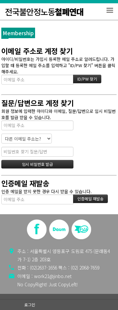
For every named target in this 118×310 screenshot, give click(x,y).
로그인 (29, 304)
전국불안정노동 (44, 11)
